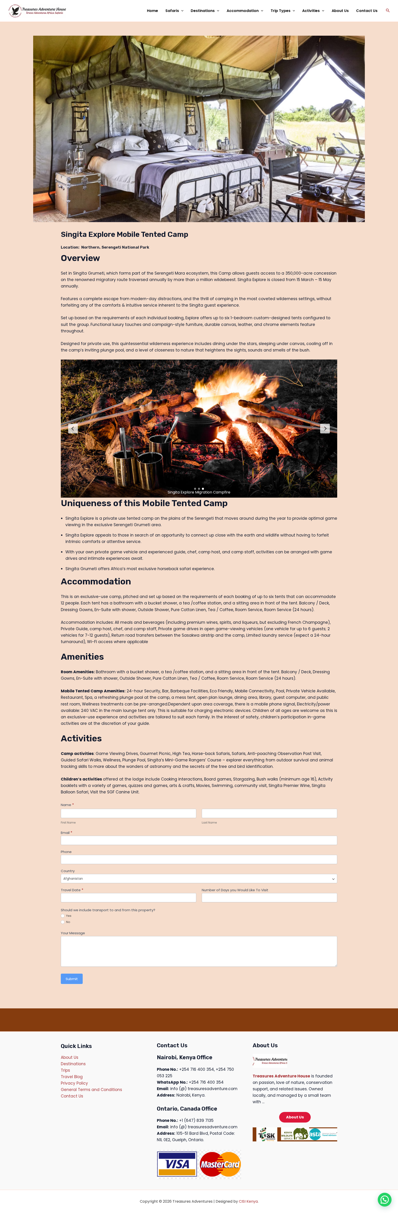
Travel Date (72, 890)
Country (68, 871)
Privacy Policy (74, 1083)
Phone (66, 852)
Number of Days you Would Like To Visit (235, 890)
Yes (68, 916)
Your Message (73, 933)
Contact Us (367, 10)
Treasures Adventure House (281, 1076)
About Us (340, 10)
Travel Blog (72, 1077)
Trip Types (280, 10)
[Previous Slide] (73, 428)
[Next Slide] (325, 428)
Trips (65, 1070)
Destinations (203, 10)
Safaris (172, 10)
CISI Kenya (248, 1201)
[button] (181, 11)
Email (66, 832)
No (67, 922)
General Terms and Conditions (91, 1089)
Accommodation (243, 10)
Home (152, 10)
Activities (311, 10)
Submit (72, 978)
